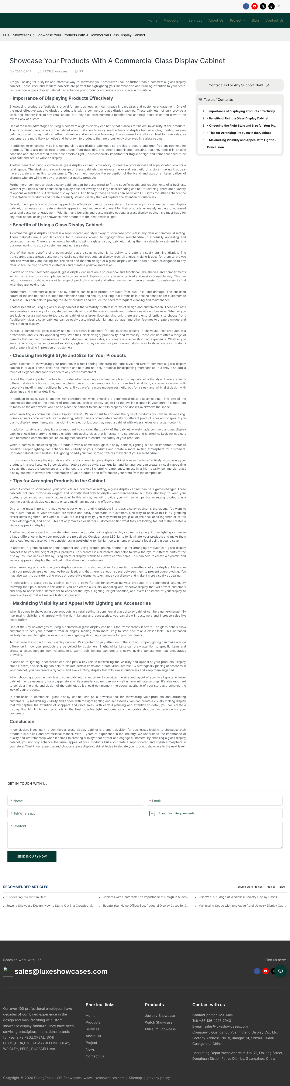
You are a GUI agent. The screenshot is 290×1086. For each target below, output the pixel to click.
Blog (282, 886)
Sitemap (135, 1078)
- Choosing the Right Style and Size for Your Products (242, 125)
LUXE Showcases (17, 35)
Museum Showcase (160, 1029)
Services (92, 1029)
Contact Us (95, 1056)
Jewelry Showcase (160, 1015)
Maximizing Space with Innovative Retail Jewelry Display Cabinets (242, 905)
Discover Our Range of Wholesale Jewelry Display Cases (237, 897)
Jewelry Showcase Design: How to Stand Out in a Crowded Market (50, 905)
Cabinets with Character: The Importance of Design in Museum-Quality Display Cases (147, 897)
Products (93, 1022)
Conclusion (215, 147)
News (90, 1049)
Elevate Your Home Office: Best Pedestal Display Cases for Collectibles (147, 905)
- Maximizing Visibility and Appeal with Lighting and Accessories (242, 140)
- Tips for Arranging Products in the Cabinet (239, 132)
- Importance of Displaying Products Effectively (240, 111)
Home (90, 1015)
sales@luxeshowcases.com (226, 1026)
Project (270, 886)
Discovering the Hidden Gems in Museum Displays (27, 897)
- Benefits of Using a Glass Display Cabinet (237, 118)
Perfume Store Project (249, 886)
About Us (93, 1036)
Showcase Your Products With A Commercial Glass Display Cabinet (91, 35)
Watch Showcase (158, 1022)
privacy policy (158, 1078)
